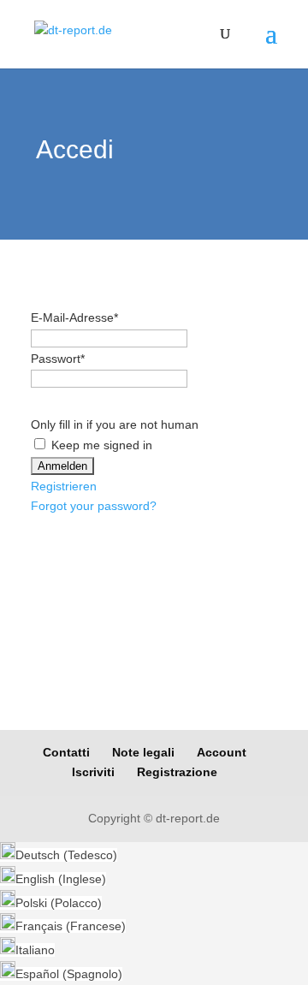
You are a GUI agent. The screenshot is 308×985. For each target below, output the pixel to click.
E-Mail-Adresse (74, 317)
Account (221, 752)
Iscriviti (93, 772)
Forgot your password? (94, 506)
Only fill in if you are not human (114, 424)
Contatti (66, 752)
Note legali (143, 752)
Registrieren (64, 486)
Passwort (58, 358)
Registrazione (177, 772)
